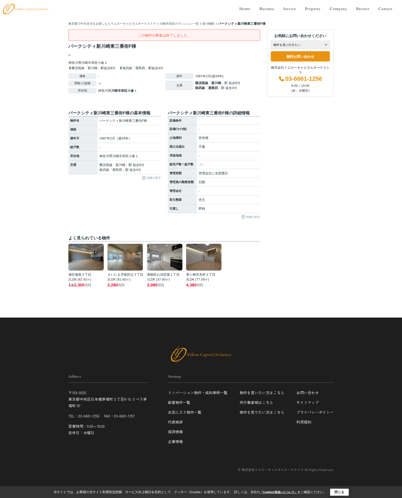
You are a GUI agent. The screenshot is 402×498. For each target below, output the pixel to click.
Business (266, 8)
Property (313, 8)
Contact (385, 8)
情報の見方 (154, 178)
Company (338, 8)
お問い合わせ (307, 392)
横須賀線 (201, 83)
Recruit (362, 8)
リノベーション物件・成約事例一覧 (198, 392)
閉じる (339, 492)
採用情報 (175, 431)
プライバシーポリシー (315, 412)
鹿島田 (213, 88)
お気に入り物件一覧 (184, 412)
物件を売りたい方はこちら (262, 412)
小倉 (101, 62)
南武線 (200, 88)
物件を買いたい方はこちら (262, 392)
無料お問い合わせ (300, 56)
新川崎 (216, 83)
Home (244, 8)
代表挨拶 (175, 422)
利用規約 (303, 422)
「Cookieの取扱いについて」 (278, 492)
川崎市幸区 (89, 62)
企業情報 (175, 441)
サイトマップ (307, 402)
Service (289, 8)
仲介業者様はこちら (256, 402)
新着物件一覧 (179, 402)
